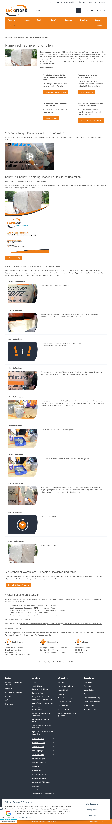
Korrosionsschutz (38, 755)
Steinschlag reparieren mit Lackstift (41, 726)
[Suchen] (78, 10)
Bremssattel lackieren (40, 689)
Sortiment (61, 682)
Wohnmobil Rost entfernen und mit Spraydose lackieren (40, 624)
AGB (85, 694)
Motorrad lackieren (38, 743)
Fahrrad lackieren (38, 747)
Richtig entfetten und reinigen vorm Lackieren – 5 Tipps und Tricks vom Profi (37, 610)
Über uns (82, 2)
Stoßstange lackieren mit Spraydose (41, 714)
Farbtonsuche (36, 786)
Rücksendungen (90, 709)
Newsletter (88, 682)
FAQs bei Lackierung (65, 702)
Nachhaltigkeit (63, 690)
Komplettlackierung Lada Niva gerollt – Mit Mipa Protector (30, 612)
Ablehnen (92, 815)
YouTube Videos (63, 709)
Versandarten (89, 690)
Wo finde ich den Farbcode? (42, 794)
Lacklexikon (36, 766)
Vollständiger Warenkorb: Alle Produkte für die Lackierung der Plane (54, 77)
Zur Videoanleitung (86, 92)
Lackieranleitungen (77, 599)
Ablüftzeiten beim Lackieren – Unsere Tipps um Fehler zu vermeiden (34, 606)
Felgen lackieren (38, 693)
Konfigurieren (92, 810)
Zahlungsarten (89, 686)
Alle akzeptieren (92, 804)
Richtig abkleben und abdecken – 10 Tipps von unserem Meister (33, 608)
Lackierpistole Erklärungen (41, 782)
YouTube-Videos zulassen (30, 164)
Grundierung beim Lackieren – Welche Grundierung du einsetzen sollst (35, 615)
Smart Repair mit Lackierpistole (38, 708)
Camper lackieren (38, 739)
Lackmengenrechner (39, 762)
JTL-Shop (100, 821)
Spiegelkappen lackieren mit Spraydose (42, 733)
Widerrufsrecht (89, 705)
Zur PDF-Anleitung (51, 118)
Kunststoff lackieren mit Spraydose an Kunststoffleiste (82, 624)
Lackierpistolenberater (40, 778)
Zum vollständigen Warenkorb (55, 92)
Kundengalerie (63, 705)
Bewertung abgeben (8, 821)
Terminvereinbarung (12, 635)
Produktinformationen (65, 686)
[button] (87, 10)
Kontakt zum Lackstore (96, 2)
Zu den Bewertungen (8, 817)
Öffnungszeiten (10, 696)
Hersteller (61, 694)
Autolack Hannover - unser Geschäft (62, 2)
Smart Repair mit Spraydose (42, 703)
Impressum (9, 704)
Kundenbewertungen (65, 698)
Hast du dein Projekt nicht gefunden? (67, 714)
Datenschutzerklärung (23, 817)
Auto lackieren (37, 686)
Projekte (34, 682)
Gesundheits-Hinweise (92, 702)
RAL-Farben (36, 790)
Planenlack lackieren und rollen (41, 720)
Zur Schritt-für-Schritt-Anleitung (90, 120)
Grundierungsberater (39, 774)
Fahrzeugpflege (37, 751)
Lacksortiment (37, 770)
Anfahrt (7, 700)
